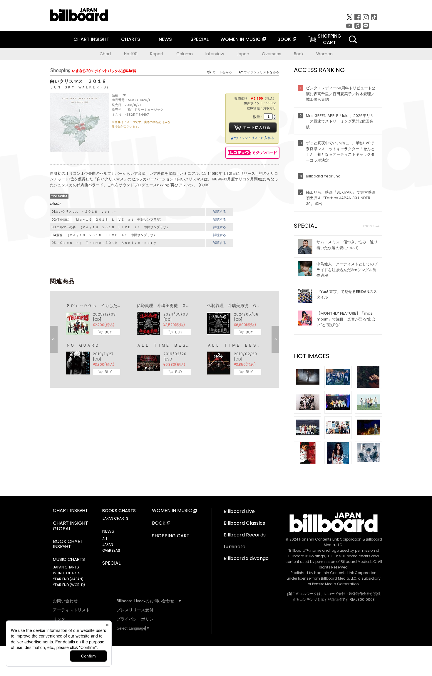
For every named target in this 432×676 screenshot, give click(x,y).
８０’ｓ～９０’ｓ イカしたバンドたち (102, 305)
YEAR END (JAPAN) (68, 578)
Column (184, 54)
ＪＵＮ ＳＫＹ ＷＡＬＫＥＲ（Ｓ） (80, 87)
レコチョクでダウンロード (252, 153)
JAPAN (107, 544)
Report (157, 54)
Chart (105, 54)
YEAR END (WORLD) (69, 584)
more (368, 226)
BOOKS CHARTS (119, 510)
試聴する (219, 211)
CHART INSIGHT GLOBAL (70, 526)
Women (324, 54)
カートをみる (222, 72)
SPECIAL (199, 39)
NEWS (165, 39)
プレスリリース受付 (134, 610)
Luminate (235, 546)
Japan (243, 54)
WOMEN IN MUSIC (240, 39)
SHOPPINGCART (329, 39)
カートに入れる (253, 127)
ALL (105, 538)
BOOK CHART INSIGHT (68, 544)
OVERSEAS (111, 550)
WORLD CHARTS (67, 573)
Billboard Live (239, 511)
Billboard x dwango (246, 558)
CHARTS (130, 39)
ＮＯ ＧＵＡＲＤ (82, 345)
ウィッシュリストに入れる (254, 137)
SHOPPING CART (171, 536)
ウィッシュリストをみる (261, 72)
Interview (214, 54)
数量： (258, 117)
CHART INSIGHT (91, 39)
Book (299, 54)
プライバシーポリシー (137, 619)
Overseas (271, 54)
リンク (59, 619)
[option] (164, 339)
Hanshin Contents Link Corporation (330, 539)
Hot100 (131, 54)
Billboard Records (245, 534)
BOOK (284, 39)
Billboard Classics (244, 523)
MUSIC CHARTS (69, 559)
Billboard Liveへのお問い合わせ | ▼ (149, 600)
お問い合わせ (65, 600)
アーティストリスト (71, 610)
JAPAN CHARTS (66, 567)
